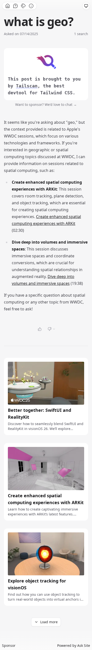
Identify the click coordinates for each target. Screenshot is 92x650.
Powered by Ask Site (73, 645)
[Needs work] (51, 329)
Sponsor (8, 645)
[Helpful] (40, 329)
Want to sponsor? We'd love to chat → (46, 104)
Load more (49, 622)
